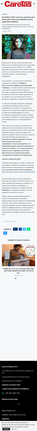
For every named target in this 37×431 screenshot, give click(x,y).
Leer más (14, 429)
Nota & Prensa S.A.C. (10, 367)
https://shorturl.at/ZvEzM (27, 172)
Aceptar (6, 429)
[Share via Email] (5, 233)
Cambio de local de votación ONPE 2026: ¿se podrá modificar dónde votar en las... (18, 271)
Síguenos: (6, 419)
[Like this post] (16, 229)
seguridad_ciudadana (9, 221)
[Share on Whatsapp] (28, 229)
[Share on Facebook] (20, 229)
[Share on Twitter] (24, 229)
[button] (3, 261)
